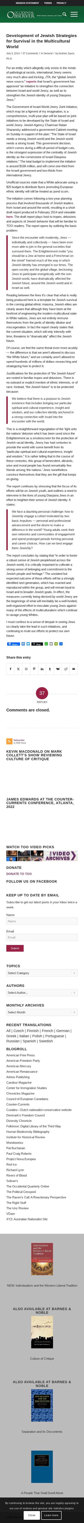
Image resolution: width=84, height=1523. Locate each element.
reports (31, 81)
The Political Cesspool (21, 1192)
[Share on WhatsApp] (26, 669)
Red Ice (11, 1164)
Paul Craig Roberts (19, 1153)
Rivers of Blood (16, 1175)
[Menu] (72, 14)
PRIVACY (61, 3)
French (47, 1031)
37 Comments (30, 53)
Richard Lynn (15, 1170)
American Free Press (20, 1055)
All (8, 1031)
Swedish (46, 1041)
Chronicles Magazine (20, 1093)
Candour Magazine (19, 1082)
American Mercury (18, 1066)
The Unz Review (17, 1208)
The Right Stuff (16, 1202)
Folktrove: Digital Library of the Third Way (33, 1126)
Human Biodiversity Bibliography (28, 1131)
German (63, 1031)
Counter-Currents (18, 1104)
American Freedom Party (23, 1060)
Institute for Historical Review (25, 1137)
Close (31, 1515)
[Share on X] (18, 669)
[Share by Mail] (73, 669)
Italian (24, 1036)
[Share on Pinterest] (34, 669)
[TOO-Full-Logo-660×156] (34, 14)
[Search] (62, 14)
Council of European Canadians (27, 1099)
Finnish (33, 1031)
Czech (18, 1031)
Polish (37, 1036)
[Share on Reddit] (66, 669)
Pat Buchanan (15, 1148)
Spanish (29, 1041)
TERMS (48, 3)
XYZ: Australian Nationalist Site (27, 1219)
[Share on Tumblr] (50, 669)
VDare (10, 1213)
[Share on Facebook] (10, 669)
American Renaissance (22, 1071)
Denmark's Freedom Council (25, 1115)
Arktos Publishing (18, 1077)
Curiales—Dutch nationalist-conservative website (39, 1110)
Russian (13, 1041)
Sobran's (12, 1181)
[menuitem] (27, 3)
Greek (11, 1036)
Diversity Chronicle (19, 1120)
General (48, 53)
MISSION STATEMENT (27, 3)
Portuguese (54, 1036)
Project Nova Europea (21, 1159)
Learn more (51, 1515)
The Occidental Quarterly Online (27, 1186)
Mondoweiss (14, 1142)
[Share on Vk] (58, 669)
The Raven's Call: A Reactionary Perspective (36, 1197)
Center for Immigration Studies (26, 1088)
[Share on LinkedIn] (42, 669)
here (9, 216)
